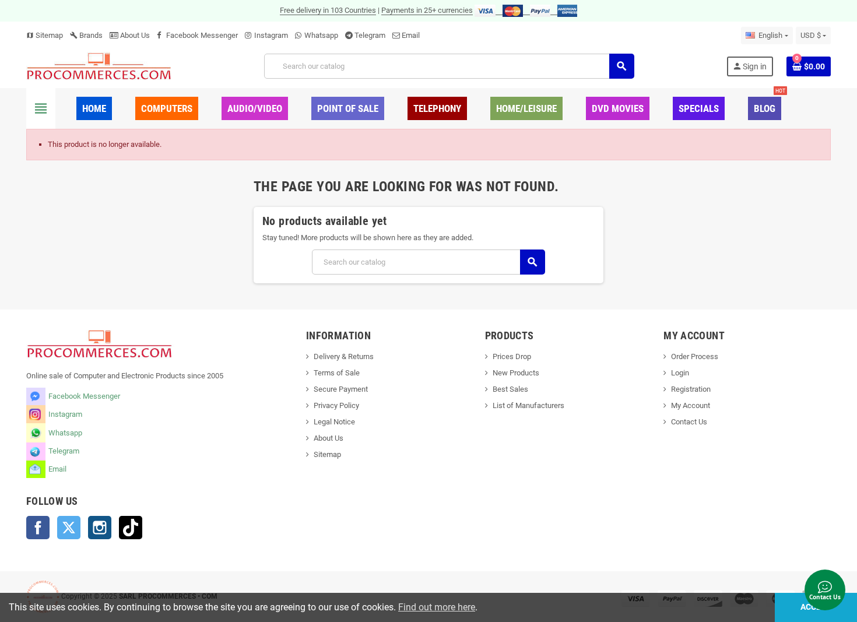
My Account (690, 405)
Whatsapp (321, 35)
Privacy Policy (336, 405)
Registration (691, 389)
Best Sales (510, 389)
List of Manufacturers (528, 405)
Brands (86, 35)
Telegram (369, 35)
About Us (134, 35)
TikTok (130, 527)
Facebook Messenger (202, 35)
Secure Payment (341, 389)
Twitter (68, 527)
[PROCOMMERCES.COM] (99, 65)
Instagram (271, 35)
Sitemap (44, 35)
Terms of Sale (337, 372)
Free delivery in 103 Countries (328, 10)
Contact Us (689, 421)
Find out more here (436, 607)
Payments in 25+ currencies (427, 10)
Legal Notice (334, 421)
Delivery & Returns (344, 356)
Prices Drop (512, 356)
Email (411, 35)
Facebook (38, 527)
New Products (516, 372)
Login (680, 372)
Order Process (694, 356)
